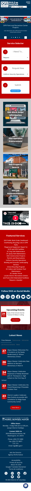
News (18, 344)
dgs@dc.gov (17, 446)
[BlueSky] (19, 477)
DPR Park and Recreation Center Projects (15, 26)
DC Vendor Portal (16, 273)
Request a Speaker (15, 280)
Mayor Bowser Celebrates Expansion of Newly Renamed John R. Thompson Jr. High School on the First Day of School (15, 375)
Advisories (25, 340)
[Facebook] (18, 297)
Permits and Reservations (16, 258)
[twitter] (2, 297)
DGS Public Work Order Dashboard (16, 240)
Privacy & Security (16, 462)
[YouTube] (23, 297)
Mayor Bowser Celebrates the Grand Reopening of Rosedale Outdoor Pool (18, 387)
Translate (26, 9)
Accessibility (16, 460)
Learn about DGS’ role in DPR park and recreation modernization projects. (15, 31)
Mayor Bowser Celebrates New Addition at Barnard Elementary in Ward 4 (18, 363)
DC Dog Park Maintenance (16, 251)
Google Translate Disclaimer (16, 467)
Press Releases (6, 340)
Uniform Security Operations (16, 260)
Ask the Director (15, 452)
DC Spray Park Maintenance (15, 254)
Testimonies (16, 340)
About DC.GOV (16, 465)
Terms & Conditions (16, 469)
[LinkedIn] (13, 297)
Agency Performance (15, 455)
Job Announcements (8, 344)
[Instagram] (7, 297)
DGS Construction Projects (16, 256)
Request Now (16, 91)
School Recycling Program (16, 267)
